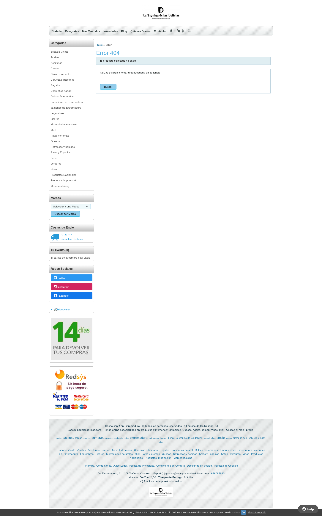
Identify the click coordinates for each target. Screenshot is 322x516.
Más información (257, 512)
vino (161, 442)
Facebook (63, 295)
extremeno (154, 438)
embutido (118, 438)
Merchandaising (60, 185)
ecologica (109, 438)
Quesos (55, 141)
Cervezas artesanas (62, 79)
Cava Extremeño (60, 74)
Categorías (72, 31)
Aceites (55, 57)
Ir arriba (89, 465)
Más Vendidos (91, 31)
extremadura (138, 438)
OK (243, 512)
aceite (58, 438)
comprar (97, 438)
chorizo (86, 438)
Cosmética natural (61, 90)
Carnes (55, 68)
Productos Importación (64, 180)
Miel (53, 130)
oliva (213, 438)
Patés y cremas (60, 135)
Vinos (54, 169)
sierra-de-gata (240, 438)
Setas (54, 158)
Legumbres (57, 113)
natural (207, 438)
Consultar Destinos (72, 238)
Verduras (56, 163)
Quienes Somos (140, 31)
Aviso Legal (120, 465)
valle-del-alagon (257, 438)
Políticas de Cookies (226, 465)
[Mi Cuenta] (171, 31)
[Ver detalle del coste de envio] (56, 237)
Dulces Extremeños (62, 96)
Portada (57, 31)
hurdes (163, 438)
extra (126, 438)
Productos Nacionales (63, 174)
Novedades (110, 31)
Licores (55, 118)
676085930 (218, 473)
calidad (78, 438)
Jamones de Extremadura (66, 107)
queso (229, 438)
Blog (124, 31)
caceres (68, 437)
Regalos (55, 85)
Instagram (63, 286)
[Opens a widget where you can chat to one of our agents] (308, 509)
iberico (171, 438)
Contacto (160, 31)
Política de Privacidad (141, 465)
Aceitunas (56, 62)
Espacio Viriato (59, 51)
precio (221, 437)
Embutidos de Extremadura (67, 102)
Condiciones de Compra (170, 465)
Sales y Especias (61, 152)
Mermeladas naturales (64, 124)
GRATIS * (66, 235)
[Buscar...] (189, 31)
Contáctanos (103, 465)
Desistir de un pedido (199, 465)
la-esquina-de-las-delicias (189, 438)
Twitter (61, 278)
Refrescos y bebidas (63, 146)
